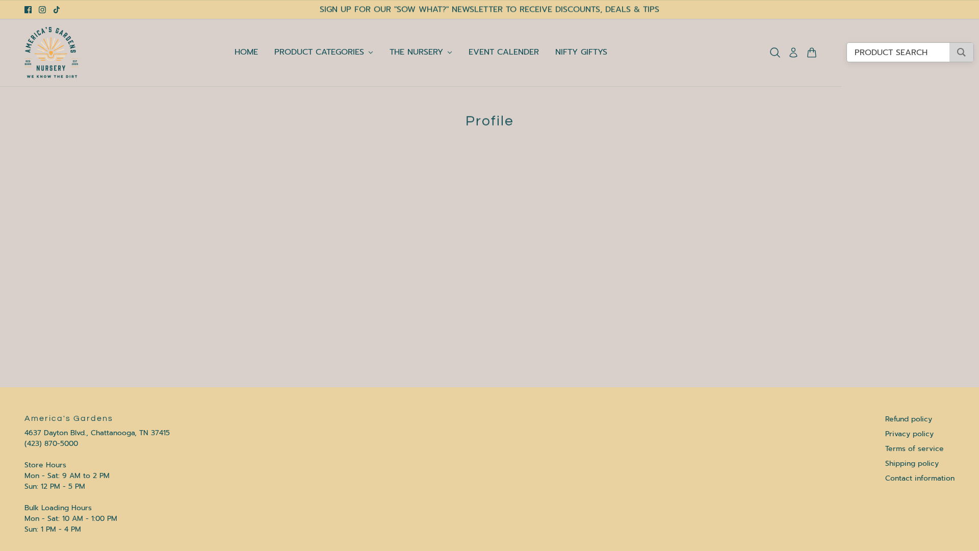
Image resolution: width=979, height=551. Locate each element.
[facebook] (28, 9)
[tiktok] (56, 9)
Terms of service (914, 448)
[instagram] (42, 9)
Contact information (920, 478)
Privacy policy (909, 434)
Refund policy (908, 419)
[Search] (775, 52)
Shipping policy (912, 463)
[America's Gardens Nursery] (51, 52)
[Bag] (812, 52)
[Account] (793, 52)
